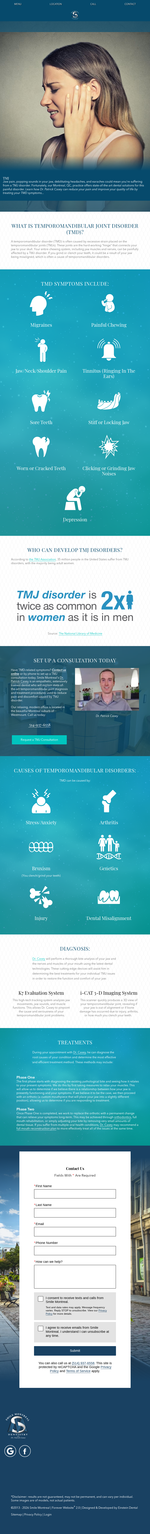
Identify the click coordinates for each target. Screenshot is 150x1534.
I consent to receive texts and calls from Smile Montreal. (76, 1305)
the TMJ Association (42, 559)
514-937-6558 (39, 724)
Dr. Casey (38, 958)
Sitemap (16, 1514)
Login (48, 1514)
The (61, 633)
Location (56, 4)
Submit (75, 1351)
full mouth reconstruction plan (36, 1128)
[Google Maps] (10, 1451)
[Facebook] (25, 1451)
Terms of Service (78, 1371)
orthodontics (122, 1117)
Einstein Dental (128, 1508)
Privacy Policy (33, 1514)
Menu (17, 4)
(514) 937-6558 (83, 1363)
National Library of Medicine (83, 633)
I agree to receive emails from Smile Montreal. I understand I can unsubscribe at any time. (77, 1331)
